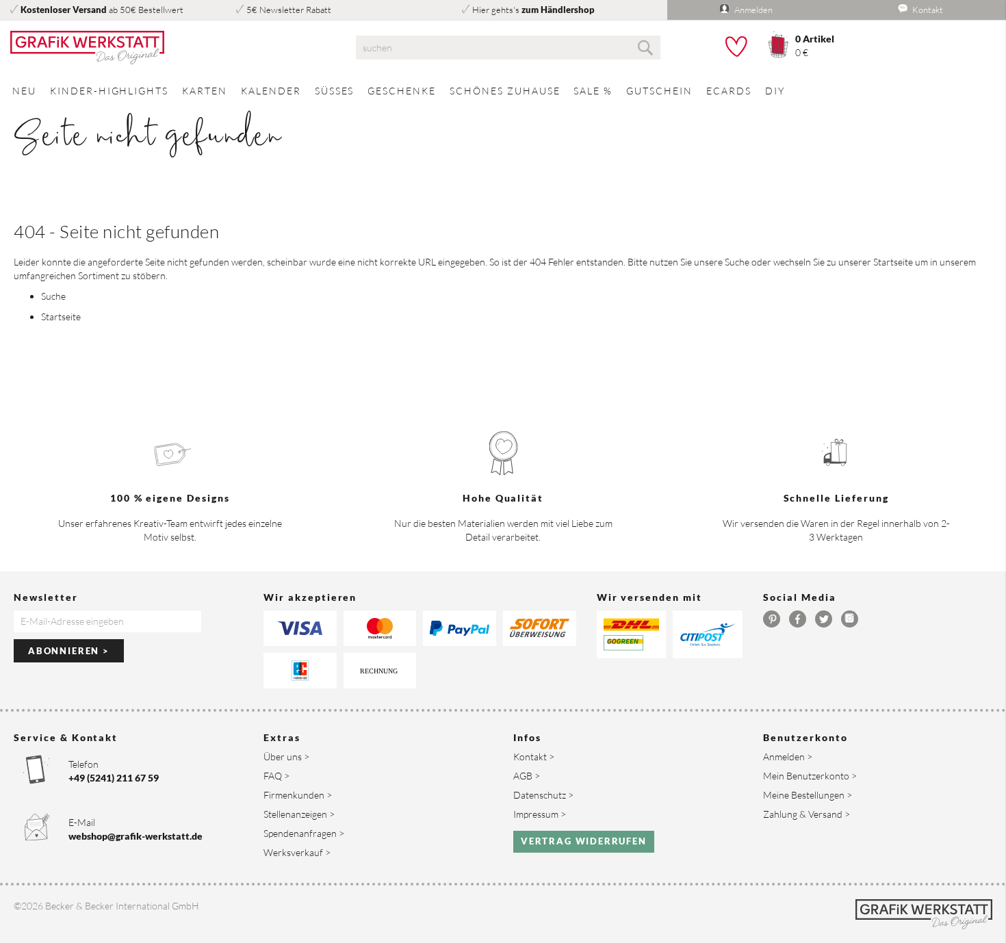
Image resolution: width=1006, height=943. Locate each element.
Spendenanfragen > (303, 833)
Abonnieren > (68, 650)
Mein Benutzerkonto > (810, 775)
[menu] (503, 91)
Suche (737, 262)
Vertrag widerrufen (584, 841)
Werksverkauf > (297, 852)
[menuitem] (24, 91)
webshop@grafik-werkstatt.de (135, 836)
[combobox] (508, 48)
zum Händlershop (558, 9)
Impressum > (539, 814)
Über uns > (286, 756)
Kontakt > (533, 756)
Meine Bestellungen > (807, 795)
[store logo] (167, 48)
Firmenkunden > (297, 795)
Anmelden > (787, 756)
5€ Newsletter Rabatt (288, 9)
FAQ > (276, 775)
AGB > (526, 775)
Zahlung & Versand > (806, 814)
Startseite (893, 262)
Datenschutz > (543, 795)
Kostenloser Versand (64, 9)
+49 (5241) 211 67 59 (113, 778)
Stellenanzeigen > (299, 814)
